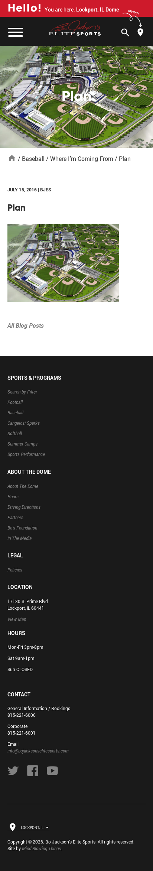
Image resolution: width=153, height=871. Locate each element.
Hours (13, 496)
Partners (15, 517)
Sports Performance (26, 454)
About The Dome (22, 486)
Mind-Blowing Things (41, 848)
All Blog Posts (25, 325)
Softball (14, 433)
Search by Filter (22, 392)
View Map (16, 619)
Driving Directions (23, 507)
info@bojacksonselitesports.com (38, 751)
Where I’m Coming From (81, 159)
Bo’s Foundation (22, 528)
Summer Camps (22, 444)
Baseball (33, 159)
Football (15, 402)
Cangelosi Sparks (23, 423)
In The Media (19, 538)
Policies (14, 570)
